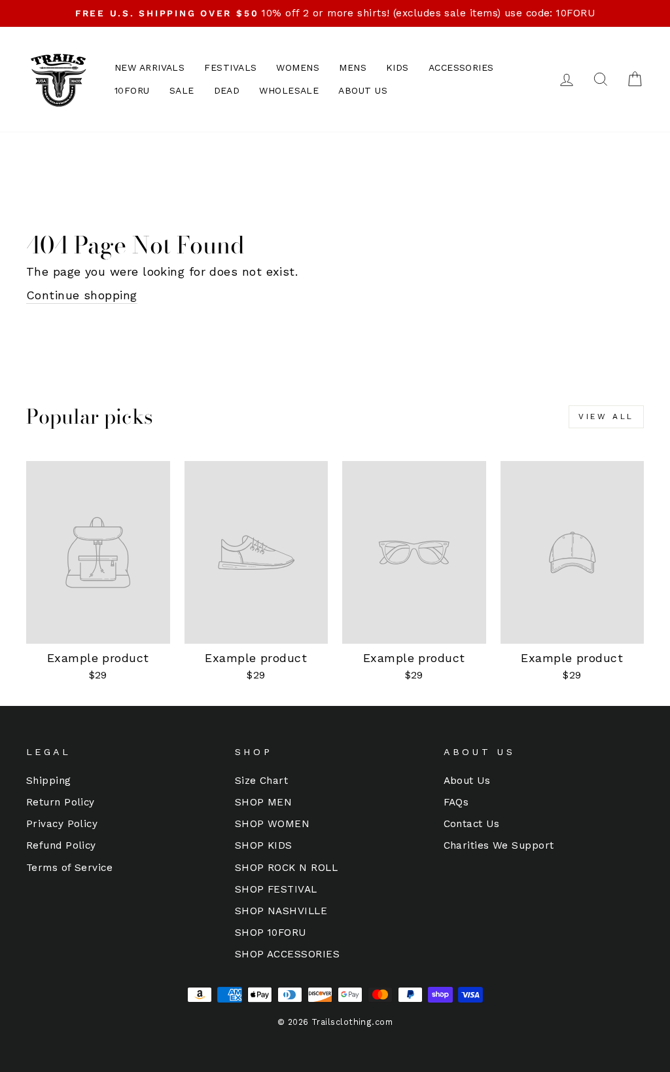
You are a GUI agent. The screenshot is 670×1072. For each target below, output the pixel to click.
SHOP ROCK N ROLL (286, 868)
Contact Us (472, 824)
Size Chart (262, 780)
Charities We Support (499, 845)
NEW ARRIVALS (150, 67)
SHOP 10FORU (270, 932)
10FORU (132, 90)
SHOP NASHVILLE (281, 911)
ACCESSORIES (461, 67)
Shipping (48, 780)
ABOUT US (362, 90)
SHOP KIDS (263, 845)
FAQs (456, 802)
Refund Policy (61, 845)
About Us (467, 780)
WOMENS (297, 67)
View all (606, 416)
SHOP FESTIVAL (276, 889)
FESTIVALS (230, 67)
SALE (181, 90)
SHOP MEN (263, 802)
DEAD (227, 90)
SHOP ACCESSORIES (287, 954)
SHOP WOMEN (272, 824)
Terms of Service (69, 868)
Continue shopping (81, 295)
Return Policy (60, 802)
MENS (352, 67)
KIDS (397, 67)
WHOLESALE (289, 90)
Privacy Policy (61, 824)
